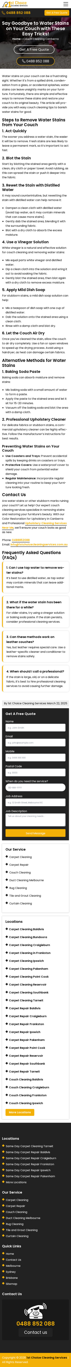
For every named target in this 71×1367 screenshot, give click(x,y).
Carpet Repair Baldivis (24, 1008)
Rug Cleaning (18, 888)
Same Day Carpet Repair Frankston (30, 1164)
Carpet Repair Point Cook (27, 1048)
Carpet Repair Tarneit (24, 1072)
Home (16, 39)
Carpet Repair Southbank (27, 1064)
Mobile (10, 751)
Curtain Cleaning (20, 903)
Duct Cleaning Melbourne (26, 880)
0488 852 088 (18, 12)
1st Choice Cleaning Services (47, 1358)
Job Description (16, 811)
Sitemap (11, 1284)
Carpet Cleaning (20, 857)
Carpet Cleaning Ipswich (26, 961)
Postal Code (14, 766)
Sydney (11, 1272)
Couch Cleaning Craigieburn (29, 1087)
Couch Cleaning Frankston (28, 1095)
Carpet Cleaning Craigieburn (29, 945)
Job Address (14, 796)
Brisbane (12, 1278)
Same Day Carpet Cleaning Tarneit (29, 1146)
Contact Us (13, 1260)
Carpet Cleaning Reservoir (28, 985)
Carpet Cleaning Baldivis (26, 929)
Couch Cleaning (20, 872)
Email (9, 736)
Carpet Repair (19, 865)
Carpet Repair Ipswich (24, 1032)
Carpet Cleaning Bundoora (28, 937)
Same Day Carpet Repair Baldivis (28, 1152)
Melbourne (13, 1266)
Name (10, 721)
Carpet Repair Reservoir (26, 1056)
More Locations (20, 1112)
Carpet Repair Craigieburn (28, 1016)
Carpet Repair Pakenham (27, 1040)
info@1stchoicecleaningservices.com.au (39, 544)
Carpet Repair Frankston (26, 1024)
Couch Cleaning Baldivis (26, 1079)
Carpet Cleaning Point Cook (29, 977)
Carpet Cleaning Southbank (28, 992)
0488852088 (21, 540)
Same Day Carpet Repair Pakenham (30, 1176)
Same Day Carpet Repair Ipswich (28, 1170)
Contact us (35, 1332)
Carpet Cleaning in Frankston (29, 953)
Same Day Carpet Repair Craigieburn (31, 1158)
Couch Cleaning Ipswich (26, 1103)
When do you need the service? (27, 781)
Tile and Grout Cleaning (25, 896)
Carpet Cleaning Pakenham (28, 969)
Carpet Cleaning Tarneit (26, 1000)
